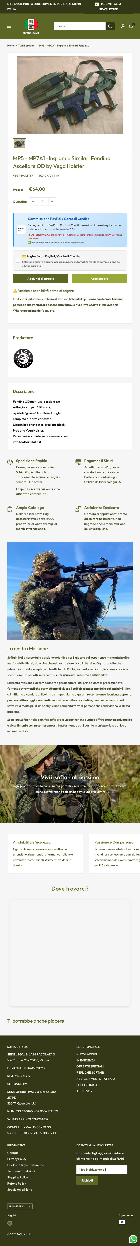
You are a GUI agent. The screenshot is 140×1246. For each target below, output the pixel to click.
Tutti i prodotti (26, 45)
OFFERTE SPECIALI (90, 1066)
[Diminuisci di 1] (33, 201)
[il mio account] (123, 26)
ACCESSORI (84, 1091)
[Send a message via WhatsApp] (133, 1239)
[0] (130, 26)
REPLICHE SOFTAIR (90, 1072)
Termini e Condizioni (21, 1171)
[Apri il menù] (9, 26)
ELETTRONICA (87, 1085)
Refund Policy (16, 1183)
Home (11, 45)
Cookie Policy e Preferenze (25, 1165)
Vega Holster (23, 175)
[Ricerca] (110, 26)
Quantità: (20, 201)
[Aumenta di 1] (52, 201)
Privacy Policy (16, 1159)
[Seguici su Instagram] (9, 1222)
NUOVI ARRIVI (86, 1054)
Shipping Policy (17, 1177)
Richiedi (87, 1180)
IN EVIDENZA (85, 1060)
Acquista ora (99, 278)
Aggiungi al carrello (40, 278)
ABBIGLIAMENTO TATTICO (95, 1079)
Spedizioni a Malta (19, 1189)
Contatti (13, 1153)
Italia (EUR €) (16, 1206)
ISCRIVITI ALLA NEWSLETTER (110, 6)
